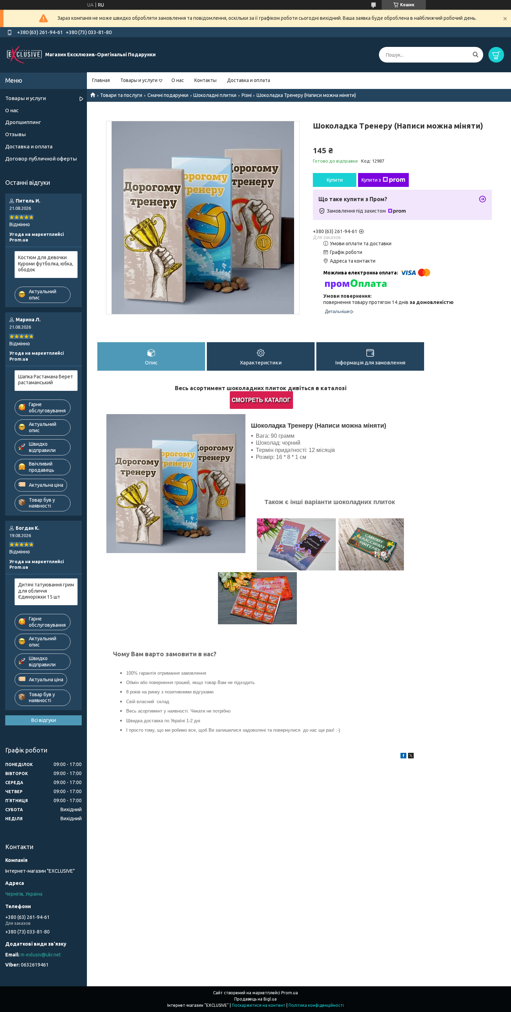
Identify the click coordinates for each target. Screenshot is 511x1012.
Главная (101, 80)
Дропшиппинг (23, 122)
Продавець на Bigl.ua (255, 999)
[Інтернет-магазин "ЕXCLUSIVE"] (24, 54)
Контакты (205, 80)
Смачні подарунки (167, 95)
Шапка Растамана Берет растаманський (45, 380)
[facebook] (403, 756)
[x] (411, 756)
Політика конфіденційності (316, 1005)
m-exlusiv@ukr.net (41, 954)
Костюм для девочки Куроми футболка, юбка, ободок (45, 263)
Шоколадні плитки (214, 95)
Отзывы (15, 134)
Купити (335, 180)
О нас (177, 80)
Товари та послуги (121, 95)
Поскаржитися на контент (258, 1005)
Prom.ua (289, 992)
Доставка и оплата (248, 80)
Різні (247, 95)
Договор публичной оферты (41, 159)
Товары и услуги (138, 80)
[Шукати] (475, 55)
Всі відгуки (43, 720)
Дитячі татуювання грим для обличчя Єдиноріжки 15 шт (46, 591)
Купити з (371, 180)
